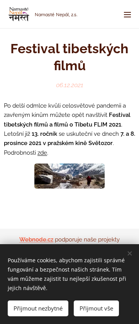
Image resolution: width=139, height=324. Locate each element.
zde (42, 152)
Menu (127, 14)
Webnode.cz (36, 239)
